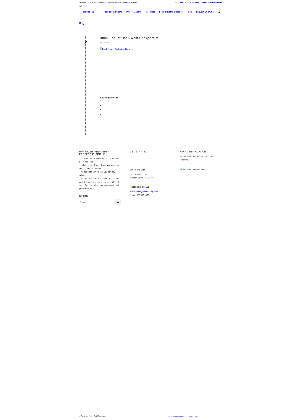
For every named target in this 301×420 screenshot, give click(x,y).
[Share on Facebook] (103, 100)
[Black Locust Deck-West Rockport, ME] (85, 43)
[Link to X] (210, 416)
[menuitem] (187, 2)
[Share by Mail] (103, 114)
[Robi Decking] (86, 12)
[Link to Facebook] (214, 416)
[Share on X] (103, 105)
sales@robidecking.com (212, 2)
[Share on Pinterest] (103, 109)
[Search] (219, 12)
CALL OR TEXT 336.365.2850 (187, 2)
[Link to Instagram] (205, 416)
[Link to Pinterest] (219, 416)
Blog (81, 23)
